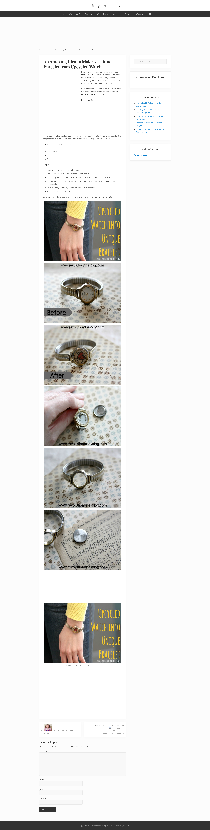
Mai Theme (126, 826)
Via (98, 665)
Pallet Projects (140, 155)
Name (42, 779)
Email (42, 789)
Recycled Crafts (105, 5)
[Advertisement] (105, 32)
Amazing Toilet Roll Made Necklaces (57, 731)
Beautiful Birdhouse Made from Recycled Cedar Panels (106, 729)
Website (42, 798)
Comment (43, 751)
